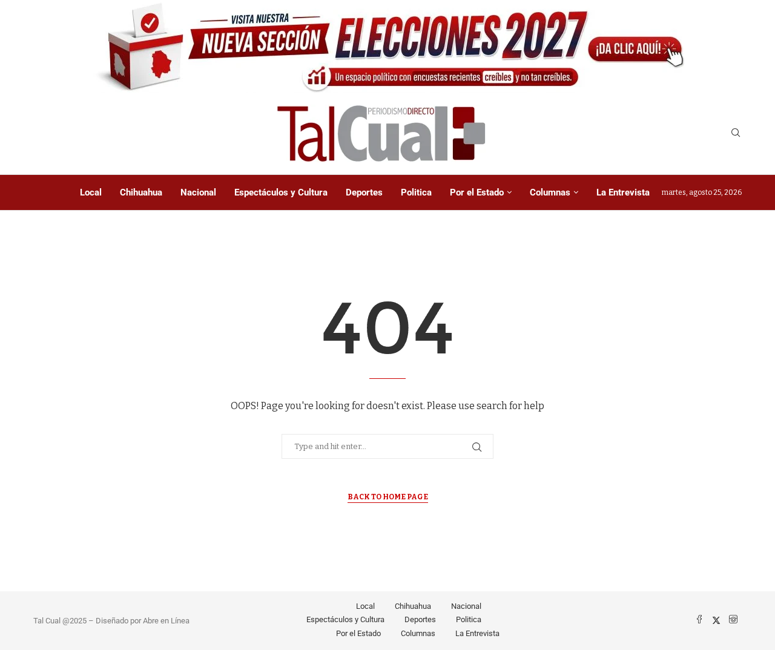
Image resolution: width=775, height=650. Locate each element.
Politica (416, 192)
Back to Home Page (388, 497)
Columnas (550, 192)
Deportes (364, 192)
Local (91, 192)
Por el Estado (477, 192)
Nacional (198, 192)
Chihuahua (141, 192)
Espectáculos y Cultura (281, 192)
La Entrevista (623, 192)
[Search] (736, 133)
